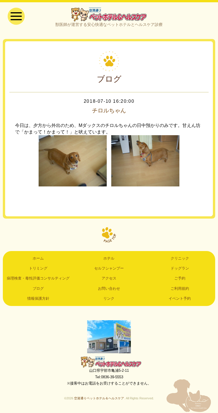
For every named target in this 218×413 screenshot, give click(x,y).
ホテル (108, 258)
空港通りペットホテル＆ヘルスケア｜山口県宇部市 (109, 14)
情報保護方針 (38, 298)
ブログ (38, 288)
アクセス (109, 278)
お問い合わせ (109, 288)
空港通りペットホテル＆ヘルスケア (109, 361)
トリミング (38, 268)
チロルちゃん (109, 110)
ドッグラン (180, 268)
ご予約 (179, 278)
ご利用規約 (180, 288)
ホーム (38, 258)
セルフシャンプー (109, 268)
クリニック (180, 258)
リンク (108, 298)
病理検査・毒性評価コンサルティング (38, 278)
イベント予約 (180, 298)
